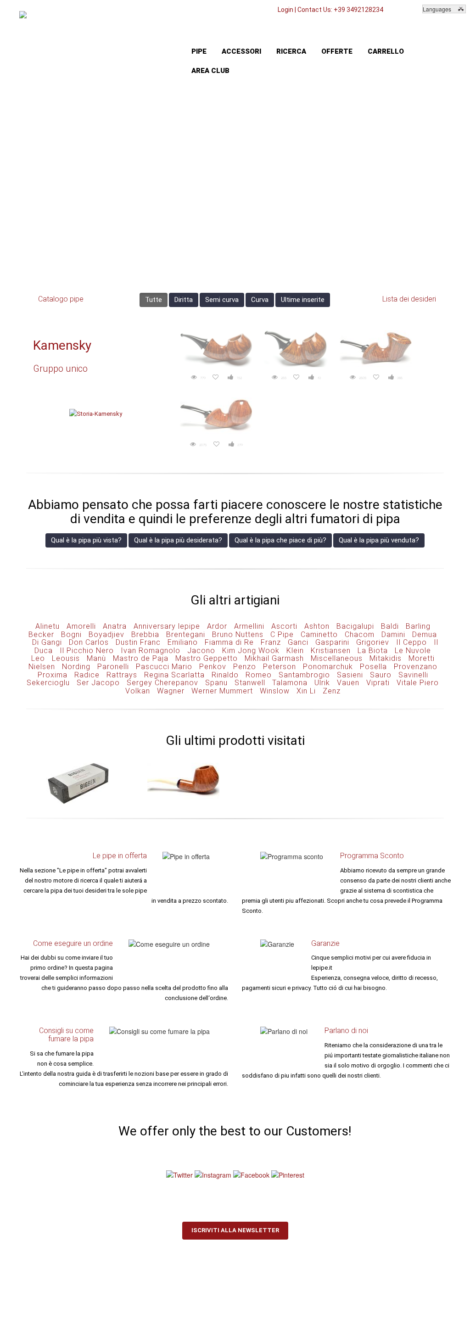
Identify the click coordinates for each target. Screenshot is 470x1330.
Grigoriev (372, 642)
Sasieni (350, 675)
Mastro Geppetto (206, 658)
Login (285, 9)
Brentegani (185, 634)
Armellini (249, 626)
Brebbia (145, 634)
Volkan (137, 691)
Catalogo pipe (61, 299)
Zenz (332, 691)
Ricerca (291, 51)
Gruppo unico (60, 368)
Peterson (279, 666)
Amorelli (81, 626)
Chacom (360, 634)
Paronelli (113, 666)
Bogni (71, 634)
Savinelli (413, 675)
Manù (96, 658)
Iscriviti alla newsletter (235, 1230)
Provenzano (415, 666)
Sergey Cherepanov (162, 682)
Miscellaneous (337, 658)
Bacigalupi (355, 626)
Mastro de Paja (140, 658)
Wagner (171, 691)
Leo (38, 658)
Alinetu (47, 626)
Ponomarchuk (328, 666)
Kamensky (62, 345)
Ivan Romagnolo (150, 650)
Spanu (216, 682)
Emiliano (183, 642)
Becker (41, 634)
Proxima (52, 675)
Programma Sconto (372, 855)
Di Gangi (47, 642)
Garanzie (325, 943)
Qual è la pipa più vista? (86, 540)
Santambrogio (304, 675)
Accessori (241, 51)
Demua (424, 634)
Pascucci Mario (164, 666)
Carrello (386, 51)
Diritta (183, 300)
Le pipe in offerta (120, 855)
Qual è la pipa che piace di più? (280, 540)
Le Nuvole (413, 650)
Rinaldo (225, 675)
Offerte (336, 51)
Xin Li (306, 691)
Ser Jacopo (98, 682)
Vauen (348, 682)
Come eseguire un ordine (73, 943)
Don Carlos (89, 642)
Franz (271, 642)
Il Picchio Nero (87, 650)
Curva (260, 300)
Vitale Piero (418, 682)
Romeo (259, 675)
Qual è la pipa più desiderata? (178, 540)
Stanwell (250, 682)
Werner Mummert (222, 691)
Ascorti (284, 626)
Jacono (201, 650)
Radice (87, 675)
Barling (418, 626)
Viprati (378, 682)
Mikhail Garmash (274, 658)
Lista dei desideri (409, 299)
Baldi (390, 626)
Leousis (66, 658)
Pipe (199, 51)
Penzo (244, 666)
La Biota (373, 650)
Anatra (115, 626)
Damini (393, 634)
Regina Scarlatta (174, 675)
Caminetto (319, 634)
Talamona (290, 682)
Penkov (212, 666)
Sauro (381, 675)
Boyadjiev (106, 634)
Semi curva (222, 300)
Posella (373, 666)
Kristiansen (331, 650)
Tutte (153, 300)
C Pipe (282, 634)
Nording (76, 666)
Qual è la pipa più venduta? (379, 540)
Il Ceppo (411, 642)
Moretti (421, 658)
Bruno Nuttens (237, 634)
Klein (295, 650)
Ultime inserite (303, 300)
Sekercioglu (48, 682)
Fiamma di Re (229, 642)
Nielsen (41, 666)
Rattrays (121, 675)
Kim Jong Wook (251, 650)
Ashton (317, 626)
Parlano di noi (346, 1030)
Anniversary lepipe (167, 626)
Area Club (210, 71)
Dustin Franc (138, 642)
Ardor (217, 626)
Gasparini (332, 642)
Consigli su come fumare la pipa (66, 1034)
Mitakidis (385, 658)
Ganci (298, 642)
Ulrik (322, 682)
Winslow (275, 691)
